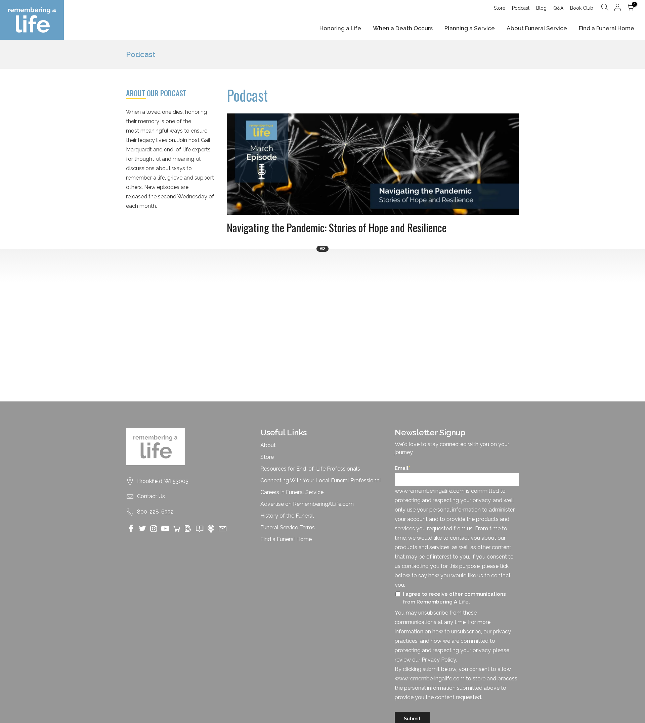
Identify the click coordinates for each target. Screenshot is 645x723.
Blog (541, 8)
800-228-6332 (155, 512)
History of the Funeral (287, 516)
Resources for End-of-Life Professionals (310, 469)
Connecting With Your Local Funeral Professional (320, 480)
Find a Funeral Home (606, 28)
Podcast (520, 8)
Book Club (581, 8)
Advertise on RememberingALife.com (307, 504)
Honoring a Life (340, 28)
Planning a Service (469, 28)
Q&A (558, 8)
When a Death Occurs (403, 28)
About (268, 445)
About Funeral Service (537, 28)
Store (499, 8)
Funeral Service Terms (287, 527)
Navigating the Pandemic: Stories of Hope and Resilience (336, 227)
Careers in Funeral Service (292, 492)
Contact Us (151, 496)
